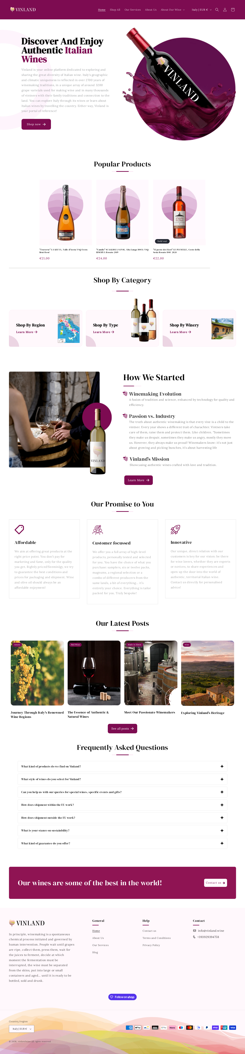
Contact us (149, 930)
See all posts (120, 728)
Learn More (136, 480)
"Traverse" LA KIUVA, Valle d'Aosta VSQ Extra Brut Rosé (63, 251)
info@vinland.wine (211, 930)
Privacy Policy (151, 945)
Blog (95, 952)
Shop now (34, 124)
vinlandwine (24, 1041)
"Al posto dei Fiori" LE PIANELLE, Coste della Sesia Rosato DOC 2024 (176, 251)
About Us (98, 938)
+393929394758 (208, 937)
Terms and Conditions (157, 938)
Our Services (100, 945)
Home (96, 930)
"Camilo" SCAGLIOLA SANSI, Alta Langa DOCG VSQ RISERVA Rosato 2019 (122, 251)
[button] (172, 9)
